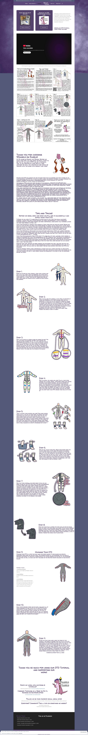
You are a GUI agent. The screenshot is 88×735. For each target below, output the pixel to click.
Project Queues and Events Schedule (66, 0)
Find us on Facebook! (45, 716)
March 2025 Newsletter (21, 719)
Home (26, 3)
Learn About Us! (32, 3)
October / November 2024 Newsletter (24, 723)
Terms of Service (57, 0)
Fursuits (39, 3)
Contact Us (52, 0)
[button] (25, 80)
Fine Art (52, 3)
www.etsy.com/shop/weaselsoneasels (38, 688)
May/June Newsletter (21, 717)
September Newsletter (21, 725)
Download (44, 27)
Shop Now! (58, 3)
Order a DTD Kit (25, 27)
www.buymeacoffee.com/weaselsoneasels (32, 694)
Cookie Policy (20, 733)
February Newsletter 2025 (22, 721)
